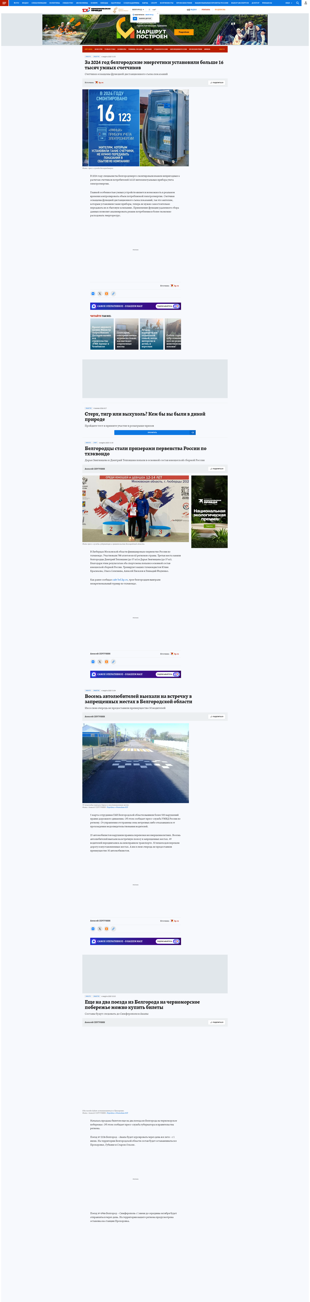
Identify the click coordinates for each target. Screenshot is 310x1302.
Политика (54, 3)
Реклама (206, 9)
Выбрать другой (145, 18)
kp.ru (101, 82)
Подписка (220, 9)
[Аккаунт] (306, 3)
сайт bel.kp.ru (120, 579)
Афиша (207, 49)
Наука (145, 3)
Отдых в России (161, 49)
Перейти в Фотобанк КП (117, 807)
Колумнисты (166, 3)
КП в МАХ (148, 49)
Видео (25, 3)
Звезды (104, 3)
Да (135, 18)
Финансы (267, 3)
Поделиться (218, 83)
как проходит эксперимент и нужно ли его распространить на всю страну (146, 1238)
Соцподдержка (131, 3)
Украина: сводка (135, 49)
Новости (98, 49)
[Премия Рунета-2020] (119, 10)
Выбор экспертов (240, 3)
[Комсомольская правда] (96, 9)
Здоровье (116, 3)
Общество (68, 3)
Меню (4, 3)
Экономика (82, 3)
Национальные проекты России (211, 3)
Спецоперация (38, 3)
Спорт (154, 3)
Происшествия (184, 3)
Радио (193, 9)
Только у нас (110, 49)
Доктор (255, 3)
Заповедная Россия (178, 49)
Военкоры (122, 49)
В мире (94, 3)
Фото (16, 3)
